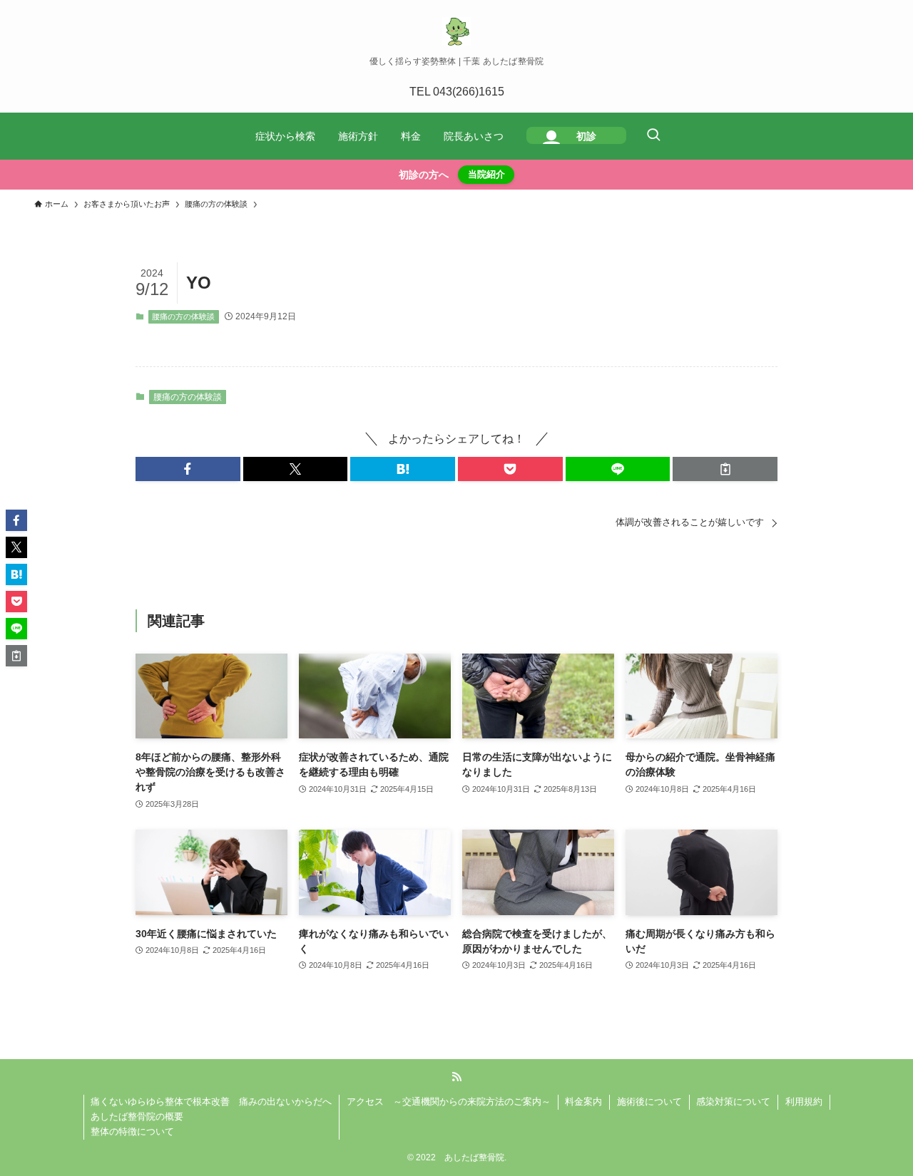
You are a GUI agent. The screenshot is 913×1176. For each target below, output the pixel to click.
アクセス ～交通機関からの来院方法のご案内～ (449, 1101)
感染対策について (733, 1101)
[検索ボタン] (653, 136)
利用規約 (803, 1101)
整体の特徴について (132, 1131)
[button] (188, 469)
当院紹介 (486, 174)
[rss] (456, 1077)
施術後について (649, 1101)
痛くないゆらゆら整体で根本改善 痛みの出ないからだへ (211, 1101)
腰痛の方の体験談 (183, 316)
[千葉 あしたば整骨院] (456, 31)
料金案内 (583, 1101)
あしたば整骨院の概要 (137, 1116)
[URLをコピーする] (725, 469)
